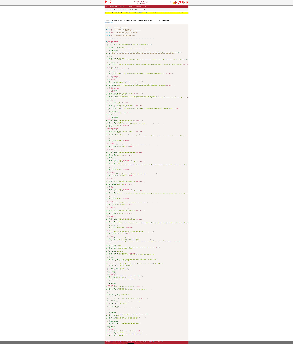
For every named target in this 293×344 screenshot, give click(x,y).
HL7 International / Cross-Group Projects (118, 341)
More (145, 6)
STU (128, 12)
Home (106, 6)
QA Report (117, 343)
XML (116, 16)
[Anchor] (170, 20)
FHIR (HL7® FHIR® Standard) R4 (140, 12)
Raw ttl (106, 22)
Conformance (138, 6)
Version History (123, 343)
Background (121, 6)
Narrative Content (109, 16)
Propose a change (138, 343)
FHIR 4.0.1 (151, 341)
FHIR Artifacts (130, 6)
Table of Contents (113, 6)
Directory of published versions (182, 12)
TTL (125, 16)
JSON (120, 16)
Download (110, 22)
